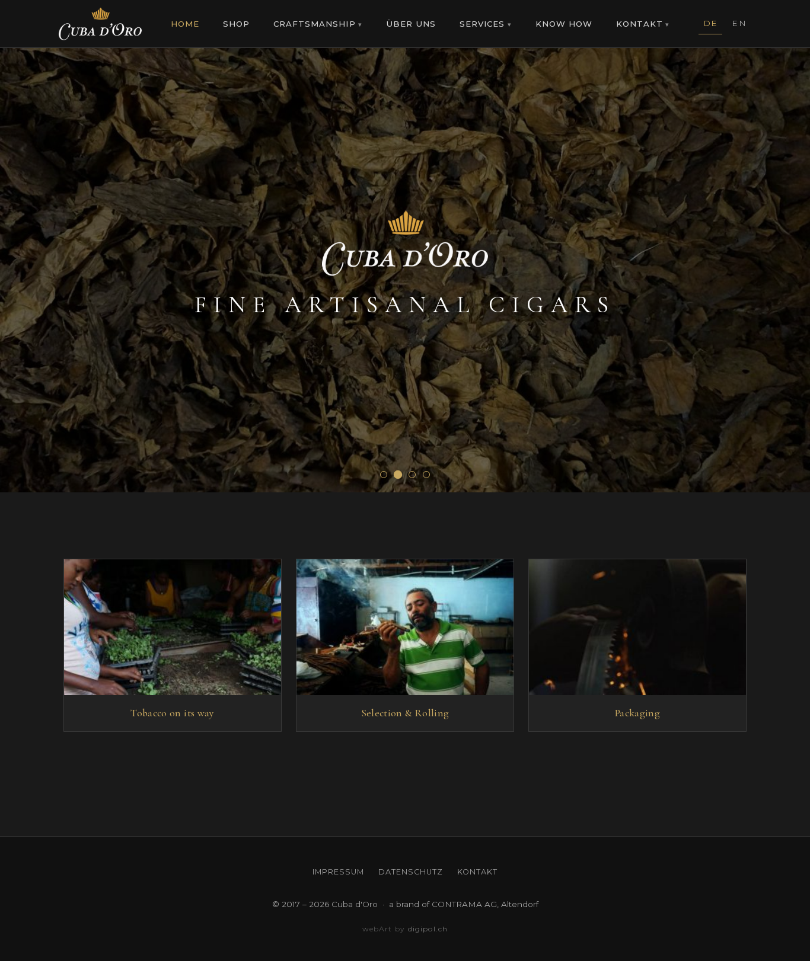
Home (185, 23)
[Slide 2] (398, 474)
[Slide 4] (426, 474)
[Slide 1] (383, 474)
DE (710, 23)
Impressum (338, 871)
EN (739, 23)
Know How (563, 23)
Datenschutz (410, 871)
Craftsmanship (314, 23)
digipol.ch (428, 928)
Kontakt (639, 23)
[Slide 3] (412, 474)
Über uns (411, 23)
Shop (236, 23)
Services (482, 23)
